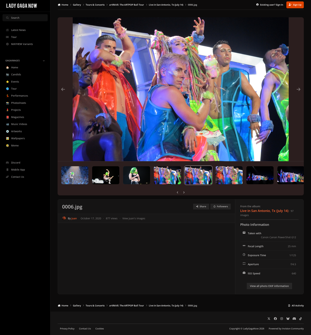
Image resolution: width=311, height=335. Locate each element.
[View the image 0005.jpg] (229, 175)
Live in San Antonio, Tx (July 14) (264, 211)
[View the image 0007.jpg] (167, 175)
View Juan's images (133, 218)
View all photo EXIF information (269, 286)
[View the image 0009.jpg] (105, 175)
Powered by (286, 328)
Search (15, 17)
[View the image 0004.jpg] (259, 175)
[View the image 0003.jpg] (290, 175)
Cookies (99, 328)
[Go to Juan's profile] (64, 218)
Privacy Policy (67, 328)
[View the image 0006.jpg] (198, 175)
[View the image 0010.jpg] (74, 175)
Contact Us (85, 328)
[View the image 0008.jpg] (136, 175)
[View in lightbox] (181, 89)
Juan (74, 218)
